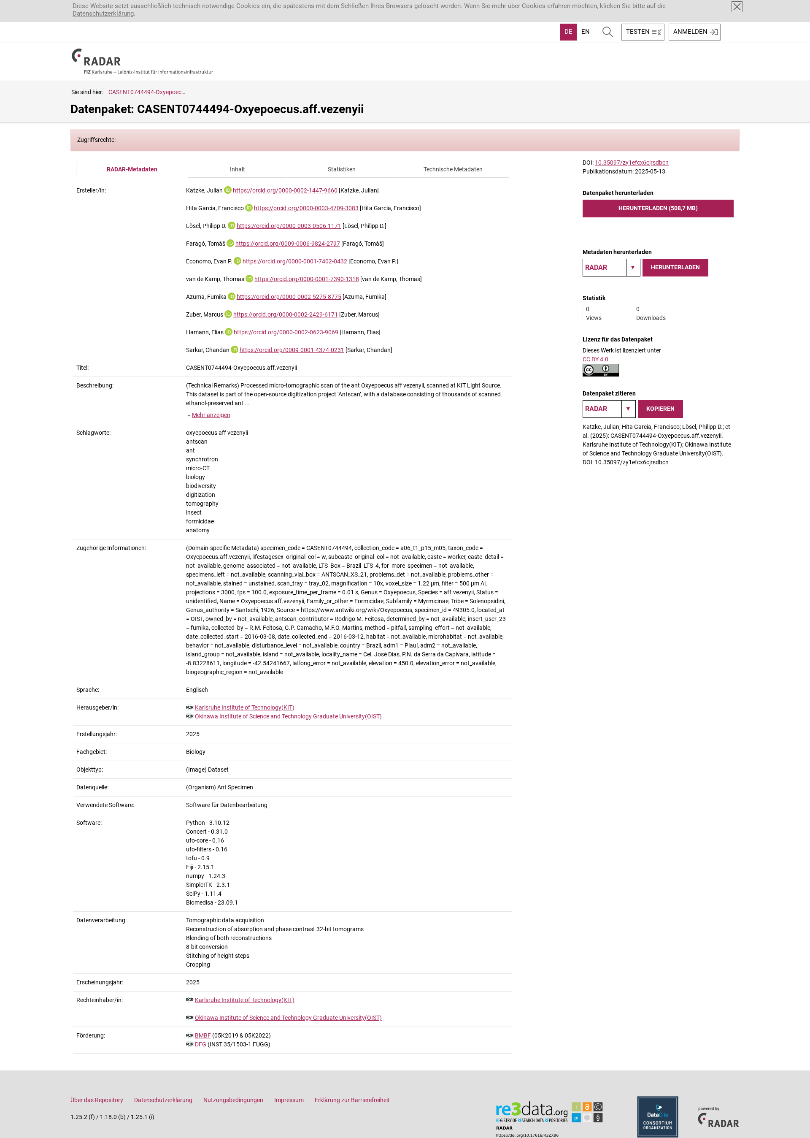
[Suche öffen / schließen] (607, 32)
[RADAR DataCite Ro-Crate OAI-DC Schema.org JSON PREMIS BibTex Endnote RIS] (611, 267)
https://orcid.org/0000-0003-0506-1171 (289, 225)
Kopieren (660, 408)
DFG (200, 1044)
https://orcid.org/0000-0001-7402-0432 (295, 261)
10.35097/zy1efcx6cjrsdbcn (632, 162)
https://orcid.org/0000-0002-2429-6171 (285, 314)
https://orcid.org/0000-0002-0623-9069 (286, 332)
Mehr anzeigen (211, 415)
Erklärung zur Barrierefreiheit (352, 1100)
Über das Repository (96, 1100)
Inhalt (237, 169)
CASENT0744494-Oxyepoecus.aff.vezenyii (163, 92)
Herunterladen (675, 267)
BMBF (203, 1035)
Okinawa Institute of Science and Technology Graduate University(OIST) (288, 716)
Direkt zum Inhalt (28, 5)
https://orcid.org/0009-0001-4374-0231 (292, 350)
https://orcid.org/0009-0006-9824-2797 (287, 243)
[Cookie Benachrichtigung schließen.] (737, 6)
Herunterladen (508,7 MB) (658, 208)
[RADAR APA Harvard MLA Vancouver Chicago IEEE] (609, 409)
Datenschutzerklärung (103, 13)
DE (568, 31)
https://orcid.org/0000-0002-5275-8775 (289, 296)
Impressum (289, 1100)
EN (585, 31)
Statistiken (342, 169)
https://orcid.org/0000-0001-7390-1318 (306, 279)
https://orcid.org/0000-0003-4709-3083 (306, 208)
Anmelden (690, 31)
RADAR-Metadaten (132, 169)
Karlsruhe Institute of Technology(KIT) (244, 707)
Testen (638, 31)
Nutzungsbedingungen (233, 1100)
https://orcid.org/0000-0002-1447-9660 (285, 190)
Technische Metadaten (453, 169)
